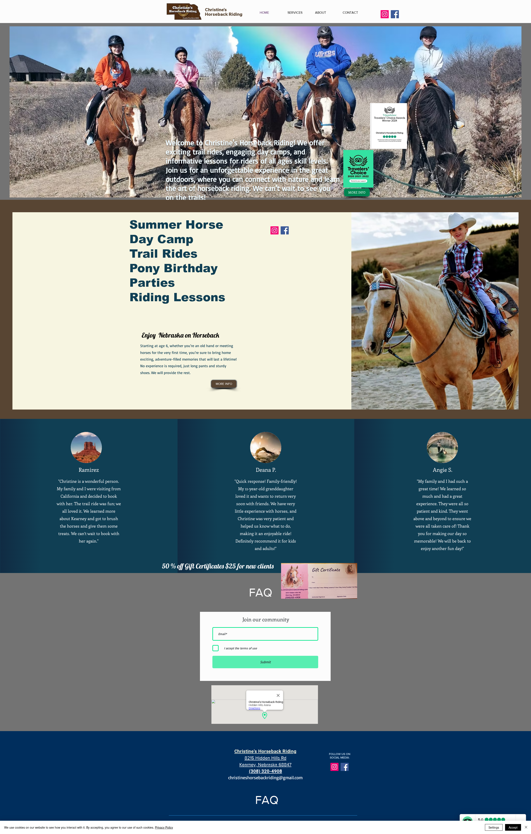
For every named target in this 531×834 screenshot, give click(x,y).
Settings (493, 827)
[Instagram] (385, 14)
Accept (513, 827)
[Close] (526, 827)
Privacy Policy (164, 827)
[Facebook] (395, 14)
